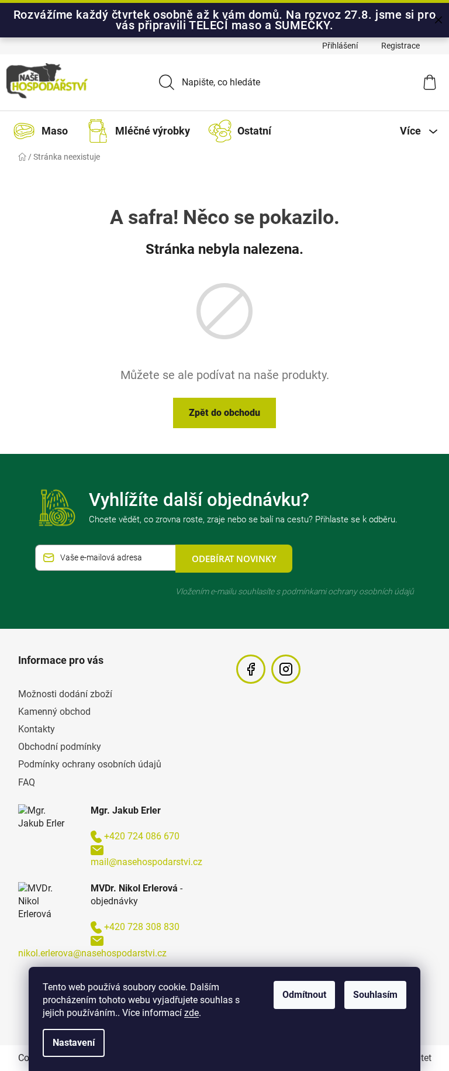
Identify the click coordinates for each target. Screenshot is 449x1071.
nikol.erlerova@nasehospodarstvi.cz (92, 953)
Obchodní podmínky (59, 746)
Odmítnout (304, 994)
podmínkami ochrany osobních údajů (348, 591)
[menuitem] (43, 131)
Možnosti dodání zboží (65, 694)
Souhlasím (375, 994)
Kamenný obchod (54, 711)
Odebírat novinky (234, 558)
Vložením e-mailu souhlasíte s (294, 591)
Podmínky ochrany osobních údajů (89, 764)
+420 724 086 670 (141, 836)
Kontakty (36, 729)
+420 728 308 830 (141, 926)
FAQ (26, 782)
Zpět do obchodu (224, 412)
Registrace (400, 45)
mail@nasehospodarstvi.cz (146, 861)
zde (191, 1012)
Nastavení (74, 1042)
